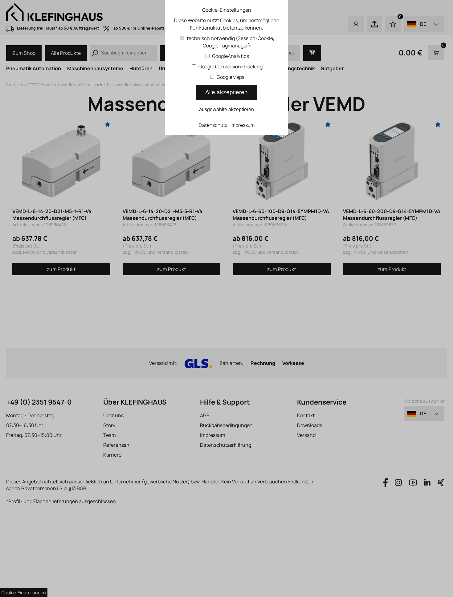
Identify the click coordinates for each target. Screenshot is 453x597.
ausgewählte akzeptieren (226, 109)
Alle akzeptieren (226, 92)
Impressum (243, 125)
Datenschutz (213, 125)
